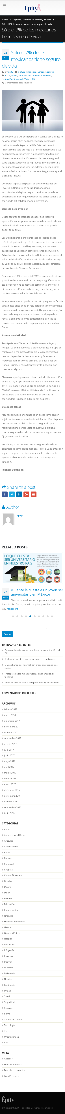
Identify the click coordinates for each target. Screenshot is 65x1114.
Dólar (7, 892)
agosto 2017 (10, 743)
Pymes (7, 990)
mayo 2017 (9, 761)
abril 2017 (9, 766)
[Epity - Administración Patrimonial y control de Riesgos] (32, 7)
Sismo (7, 1013)
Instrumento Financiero (39, 75)
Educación (9, 904)
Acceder (8, 1058)
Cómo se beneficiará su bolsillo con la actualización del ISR (32, 652)
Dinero (41, 71)
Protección (7, 78)
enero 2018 (10, 715)
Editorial (8, 898)
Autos (7, 852)
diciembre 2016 (12, 790)
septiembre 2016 (12, 807)
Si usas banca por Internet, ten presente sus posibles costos (31, 666)
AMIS (7, 75)
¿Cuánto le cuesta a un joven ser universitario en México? (37, 592)
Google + (26, 494)
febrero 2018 (10, 709)
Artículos (8, 840)
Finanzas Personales (14, 921)
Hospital (8, 938)
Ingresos (8, 956)
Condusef (9, 863)
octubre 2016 (11, 801)
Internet (8, 961)
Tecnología (9, 1025)
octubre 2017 (11, 732)
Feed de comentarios (14, 1070)
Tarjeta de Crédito (13, 1019)
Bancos (8, 858)
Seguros (50, 71)
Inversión (8, 967)
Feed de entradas (13, 1064)
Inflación (22, 75)
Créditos (8, 869)
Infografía (9, 950)
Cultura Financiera (27, 71)
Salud (7, 996)
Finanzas (8, 915)
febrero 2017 (10, 778)
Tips (6, 1031)
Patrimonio (9, 984)
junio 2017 (9, 755)
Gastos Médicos (12, 933)
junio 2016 (9, 813)
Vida (6, 1042)
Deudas (8, 881)
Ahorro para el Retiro (14, 835)
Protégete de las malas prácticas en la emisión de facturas (30, 675)
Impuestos (9, 944)
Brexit (14, 75)
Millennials (9, 973)
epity (10, 71)
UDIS (32, 78)
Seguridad (9, 1002)
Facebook (5, 494)
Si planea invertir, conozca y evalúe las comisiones (30, 659)
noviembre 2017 (12, 726)
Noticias (8, 979)
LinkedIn (19, 494)
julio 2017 (9, 749)
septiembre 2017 (12, 738)
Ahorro (7, 829)
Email (33, 494)
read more (13, 608)
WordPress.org (11, 1076)
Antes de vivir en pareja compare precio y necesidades (32, 682)
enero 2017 (10, 784)
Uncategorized (11, 1036)
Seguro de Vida (21, 78)
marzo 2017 (10, 772)
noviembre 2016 (12, 795)
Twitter (12, 494)
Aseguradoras (11, 846)
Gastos (7, 927)
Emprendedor (11, 910)
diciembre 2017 (12, 720)
